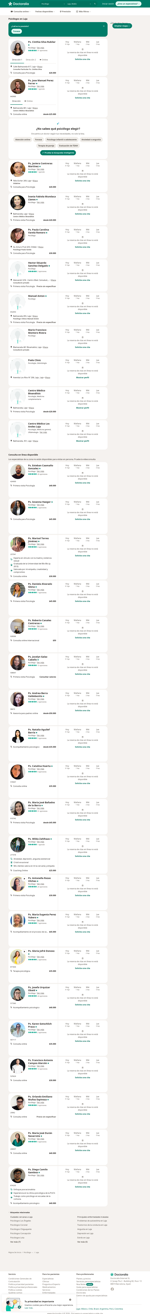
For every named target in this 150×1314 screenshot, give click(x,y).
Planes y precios (83, 1278)
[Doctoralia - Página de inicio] (23, 3)
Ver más (40, 47)
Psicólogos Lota (17, 1237)
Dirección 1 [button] (17, 59)
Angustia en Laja (84, 1229)
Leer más (29, 1308)
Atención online (22, 139)
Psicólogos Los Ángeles (20, 1220)
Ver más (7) (15, 1241)
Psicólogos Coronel (18, 1225)
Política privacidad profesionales (22, 1287)
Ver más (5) (82, 1241)
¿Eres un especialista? (127, 3)
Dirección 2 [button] (31, 59)
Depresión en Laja (85, 1233)
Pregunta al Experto (51, 1284)
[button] (104, 26)
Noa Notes (84, 1284)
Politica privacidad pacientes (21, 1284)
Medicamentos (49, 1287)
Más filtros (84, 11)
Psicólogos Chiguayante (21, 1229)
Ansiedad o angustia (91, 139)
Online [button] (45, 59)
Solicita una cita (82, 59)
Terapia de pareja (46, 145)
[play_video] (17, 884)
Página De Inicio (14, 1252)
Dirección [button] (16, 101)
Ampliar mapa (121, 26)
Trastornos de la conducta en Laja (92, 1225)
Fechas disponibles (44, 11)
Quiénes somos (15, 1292)
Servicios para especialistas (88, 1281)
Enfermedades (48, 1292)
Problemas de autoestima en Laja (92, 1220)
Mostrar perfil (82, 377)
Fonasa (16, 31)
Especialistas (48, 1278)
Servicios (46, 1290)
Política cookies (15, 1290)
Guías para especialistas (87, 1287)
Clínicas (45, 1281)
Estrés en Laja (83, 1237)
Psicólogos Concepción (20, 1233)
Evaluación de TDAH (68, 145)
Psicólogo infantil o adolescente (62, 139)
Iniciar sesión (108, 3)
